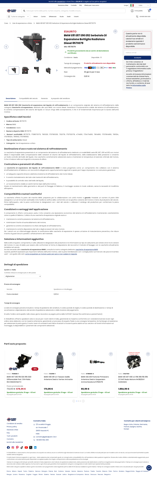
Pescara (100, 474)
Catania (61, 471)
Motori (36, 16)
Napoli (20, 471)
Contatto (74, 5)
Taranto (98, 471)
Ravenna (22, 474)
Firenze (51, 471)
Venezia (67, 471)
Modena (121, 471)
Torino (25, 471)
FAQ (80, 5)
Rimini (41, 474)
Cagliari (28, 474)
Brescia (104, 471)
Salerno (46, 474)
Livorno (15, 474)
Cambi (43, 16)
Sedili (68, 16)
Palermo (31, 471)
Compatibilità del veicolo (28, 98)
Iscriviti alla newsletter (15, 442)
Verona (73, 471)
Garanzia (44, 98)
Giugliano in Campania (76, 474)
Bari (55, 471)
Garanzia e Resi (63, 5)
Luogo (126, 5)
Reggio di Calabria (142, 471)
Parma (115, 471)
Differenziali (52, 16)
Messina (80, 471)
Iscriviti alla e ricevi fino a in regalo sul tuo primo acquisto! (78, 1)
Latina (64, 474)
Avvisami (137, 58)
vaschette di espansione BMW (87, 249)
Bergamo (107, 474)
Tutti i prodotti (12, 436)
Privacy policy (12, 427)
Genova (37, 471)
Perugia (9, 474)
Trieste (92, 471)
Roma (9, 471)
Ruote (62, 16)
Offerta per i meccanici (91, 5)
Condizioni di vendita (14, 423)
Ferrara (52, 474)
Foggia (35, 474)
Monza (87, 474)
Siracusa (93, 474)
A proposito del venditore (60, 98)
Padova (86, 471)
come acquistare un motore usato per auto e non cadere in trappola (51, 254)
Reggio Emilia (130, 471)
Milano (14, 471)
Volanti (76, 16)
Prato (110, 471)
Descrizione (11, 98)
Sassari (58, 474)
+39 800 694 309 (42, 440)
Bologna (44, 471)
